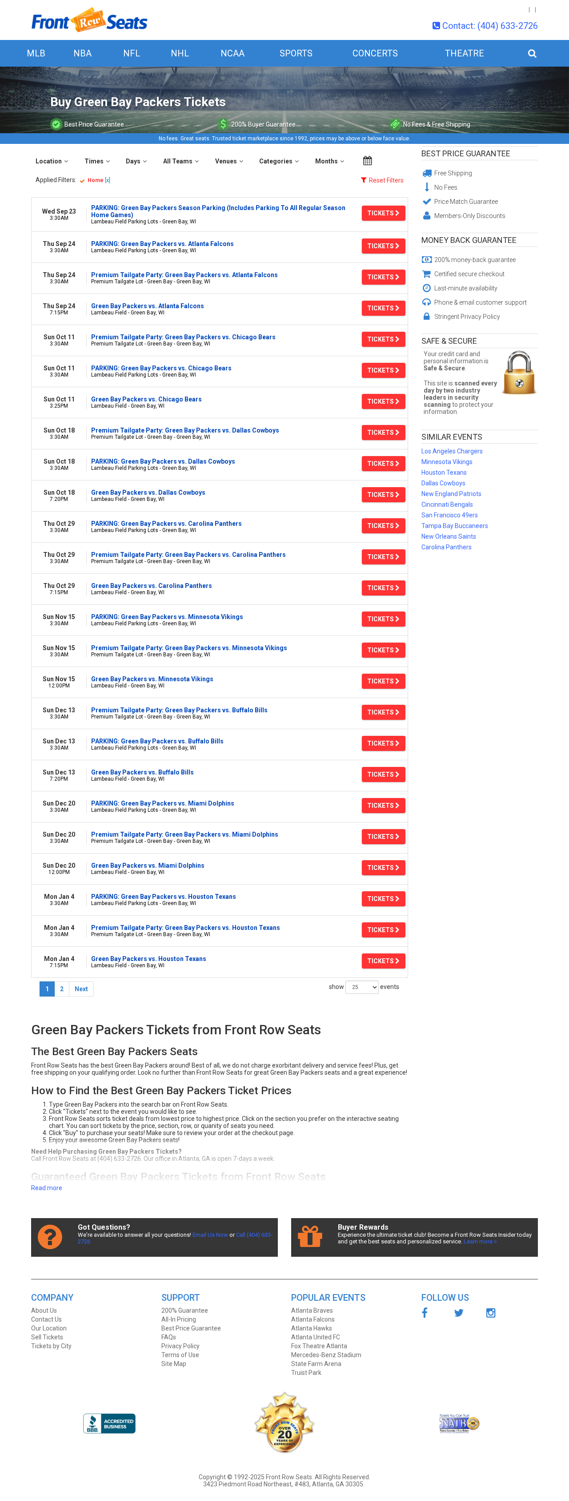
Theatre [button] (464, 53)
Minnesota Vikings (447, 461)
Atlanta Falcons (313, 1319)
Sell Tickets (47, 1337)
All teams (177, 161)
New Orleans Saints (448, 536)
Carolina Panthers (446, 547)
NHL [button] (180, 53)
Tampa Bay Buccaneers (454, 525)
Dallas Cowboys (443, 483)
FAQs (168, 1337)
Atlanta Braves (312, 1310)
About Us (44, 1310)
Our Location (49, 1328)
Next (81, 989)
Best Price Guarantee (465, 153)
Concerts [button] (375, 53)
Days (133, 161)
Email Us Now (210, 1234)
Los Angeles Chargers (452, 451)
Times (94, 161)
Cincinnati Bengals (447, 504)
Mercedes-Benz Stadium (326, 1354)
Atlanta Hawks (311, 1328)
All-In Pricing (178, 1319)
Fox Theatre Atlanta (319, 1346)
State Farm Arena (316, 1363)
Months (326, 161)
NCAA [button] (232, 53)
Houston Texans (444, 472)
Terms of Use (180, 1354)
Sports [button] (296, 53)
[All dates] (368, 161)
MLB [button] (36, 53)
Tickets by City (51, 1346)
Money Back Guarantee (469, 240)
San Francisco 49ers (449, 515)
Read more (46, 1187)
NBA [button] (82, 53)
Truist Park (306, 1372)
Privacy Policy (180, 1346)
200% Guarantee (184, 1310)
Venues (226, 161)
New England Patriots (451, 493)
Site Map (173, 1363)
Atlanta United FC (315, 1337)
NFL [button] (131, 53)
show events (364, 986)
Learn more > (480, 1241)
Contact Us (46, 1319)
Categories (276, 161)
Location (49, 161)
